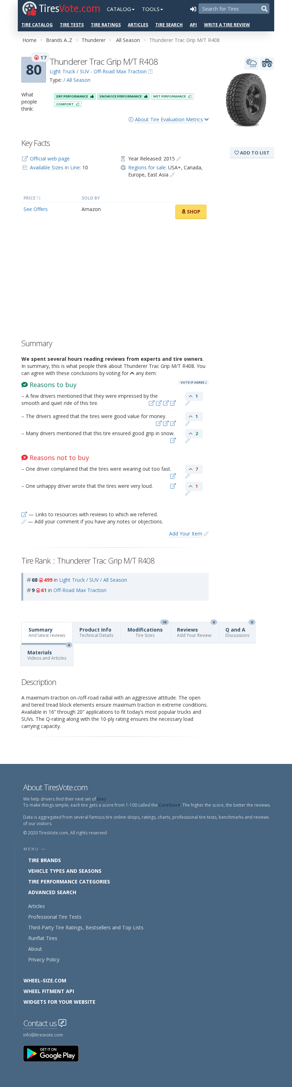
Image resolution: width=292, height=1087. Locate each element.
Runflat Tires (42, 938)
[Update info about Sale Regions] (172, 174)
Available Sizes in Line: (55, 167)
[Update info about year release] (178, 158)
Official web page (50, 158)
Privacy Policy (43, 959)
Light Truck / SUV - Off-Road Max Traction (98, 71)
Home (29, 40)
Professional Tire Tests (55, 916)
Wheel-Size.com (45, 980)
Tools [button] (151, 8)
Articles (138, 25)
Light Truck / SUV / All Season (93, 579)
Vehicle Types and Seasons (64, 870)
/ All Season (76, 79)
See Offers (36, 209)
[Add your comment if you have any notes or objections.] (187, 403)
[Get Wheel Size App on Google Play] (55, 1053)
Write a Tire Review (227, 25)
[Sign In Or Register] (193, 9)
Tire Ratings (106, 25)
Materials (48, 653)
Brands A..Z (59, 40)
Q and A (239, 630)
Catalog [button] (119, 8)
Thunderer (93, 40)
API (193, 25)
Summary (46, 632)
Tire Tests (72, 25)
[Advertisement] (115, 281)
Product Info (96, 632)
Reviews (196, 630)
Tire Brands (44, 860)
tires (101, 799)
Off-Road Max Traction (79, 590)
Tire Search (169, 25)
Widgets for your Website (59, 1001)
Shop (193, 211)
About (35, 948)
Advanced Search (52, 892)
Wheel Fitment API (49, 991)
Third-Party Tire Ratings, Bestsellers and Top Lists (86, 927)
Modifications (146, 630)
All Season (128, 40)
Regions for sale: (147, 167)
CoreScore (169, 805)
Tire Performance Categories (69, 881)
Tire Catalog (37, 25)
